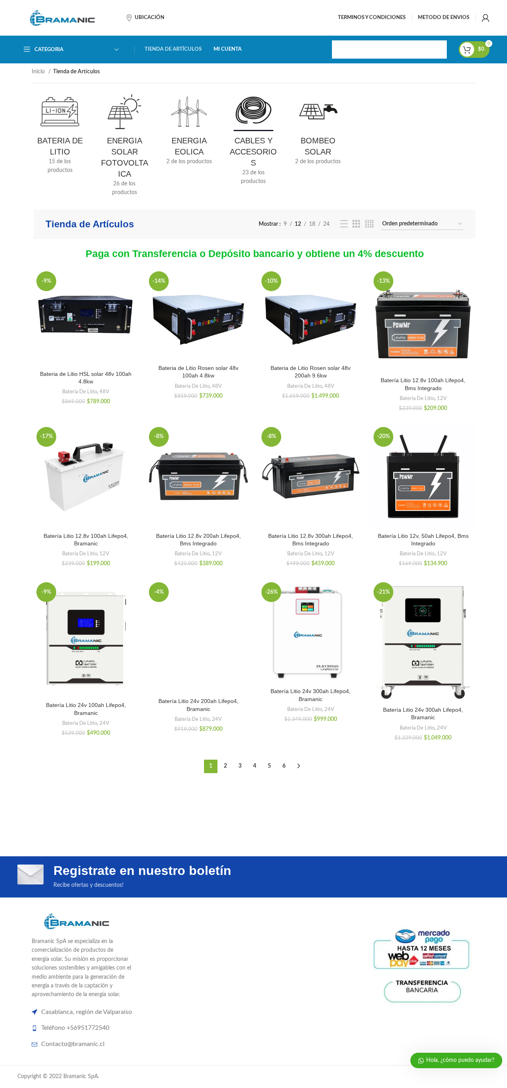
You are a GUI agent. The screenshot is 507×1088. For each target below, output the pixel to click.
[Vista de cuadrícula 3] (356, 224)
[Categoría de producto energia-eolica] (189, 131)
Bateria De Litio (79, 391)
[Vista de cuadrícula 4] (369, 224)
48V (104, 391)
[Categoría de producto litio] (60, 135)
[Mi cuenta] (486, 18)
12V (442, 398)
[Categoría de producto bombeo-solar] (318, 131)
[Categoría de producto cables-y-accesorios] (253, 141)
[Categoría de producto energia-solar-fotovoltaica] (124, 146)
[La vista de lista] (344, 224)
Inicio (39, 71)
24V (104, 723)
